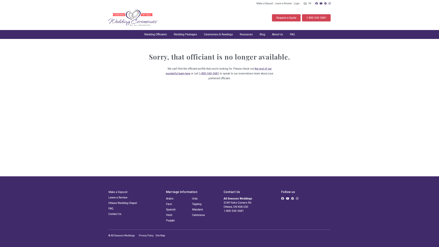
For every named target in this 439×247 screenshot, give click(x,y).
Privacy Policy (146, 235)
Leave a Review (283, 3)
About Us (277, 34)
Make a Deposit (265, 3)
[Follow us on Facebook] (316, 3)
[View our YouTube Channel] (321, 3)
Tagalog (196, 204)
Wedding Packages (185, 34)
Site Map (160, 235)
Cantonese (198, 215)
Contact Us (114, 214)
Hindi (169, 215)
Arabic (170, 198)
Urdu (195, 198)
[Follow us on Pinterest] (325, 3)
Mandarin (197, 209)
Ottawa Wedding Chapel (122, 203)
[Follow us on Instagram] (330, 3)
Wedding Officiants (155, 34)
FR (310, 3)
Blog (262, 34)
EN (305, 3)
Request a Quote (286, 17)
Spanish (171, 209)
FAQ (292, 34)
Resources (246, 34)
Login (297, 3)
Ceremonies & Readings (218, 34)
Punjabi (170, 220)
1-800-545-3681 (316, 17)
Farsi (169, 204)
